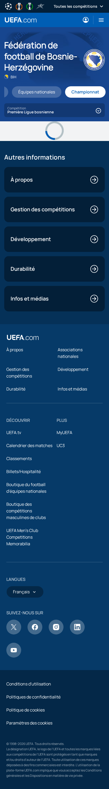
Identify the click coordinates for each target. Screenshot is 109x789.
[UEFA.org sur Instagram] (56, 633)
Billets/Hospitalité (23, 471)
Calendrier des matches (29, 445)
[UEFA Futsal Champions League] (40, 6)
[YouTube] (13, 656)
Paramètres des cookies (29, 723)
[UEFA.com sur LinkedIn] (77, 633)
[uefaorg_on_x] (13, 633)
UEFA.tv (13, 432)
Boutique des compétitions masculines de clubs (26, 510)
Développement (73, 369)
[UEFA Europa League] (19, 6)
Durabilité (15, 389)
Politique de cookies (25, 710)
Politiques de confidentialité (33, 697)
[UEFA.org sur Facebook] (35, 633)
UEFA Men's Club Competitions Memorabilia (22, 537)
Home (20, 20)
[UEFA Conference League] (29, 6)
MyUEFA (64, 432)
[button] (99, 20)
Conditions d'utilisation (28, 684)
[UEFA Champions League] (8, 6)
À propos (14, 350)
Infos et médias (72, 389)
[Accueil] (22, 337)
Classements (19, 458)
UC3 (61, 445)
